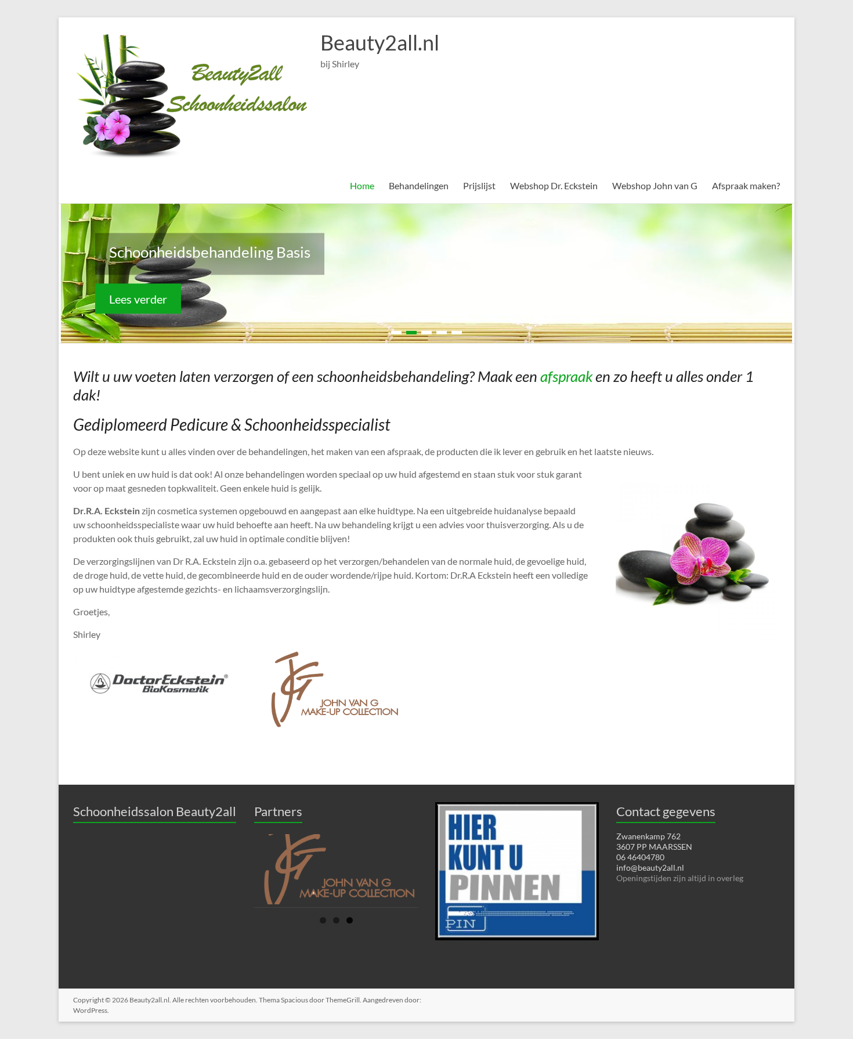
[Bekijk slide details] (336, 869)
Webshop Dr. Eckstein (554, 185)
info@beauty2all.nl (650, 867)
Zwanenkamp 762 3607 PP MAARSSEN (654, 841)
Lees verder (138, 299)
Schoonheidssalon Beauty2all (154, 811)
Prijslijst (479, 185)
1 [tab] (323, 920)
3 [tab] (349, 920)
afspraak (567, 376)
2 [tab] (336, 920)
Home (362, 185)
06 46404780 (640, 857)
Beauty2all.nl (379, 42)
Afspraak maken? (746, 185)
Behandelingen (419, 185)
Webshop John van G (654, 185)
